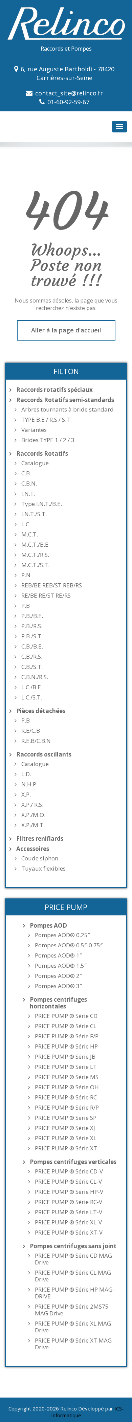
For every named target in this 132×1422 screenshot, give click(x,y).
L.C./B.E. (31, 687)
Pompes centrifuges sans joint (73, 1246)
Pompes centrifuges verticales (73, 1162)
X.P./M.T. (33, 825)
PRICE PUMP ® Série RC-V (68, 1202)
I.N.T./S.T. (34, 514)
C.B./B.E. (32, 646)
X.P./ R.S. (32, 804)
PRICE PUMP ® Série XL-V (68, 1222)
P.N (25, 575)
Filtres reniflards (39, 838)
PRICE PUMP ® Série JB (65, 1056)
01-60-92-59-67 (68, 102)
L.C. (25, 524)
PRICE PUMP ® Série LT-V (68, 1212)
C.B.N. (29, 483)
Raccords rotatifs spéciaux (54, 389)
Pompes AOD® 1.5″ (61, 965)
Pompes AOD (48, 925)
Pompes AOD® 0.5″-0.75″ (69, 945)
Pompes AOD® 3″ (58, 986)
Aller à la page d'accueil (66, 330)
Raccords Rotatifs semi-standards (65, 400)
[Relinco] (66, 23)
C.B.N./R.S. (34, 677)
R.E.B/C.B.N (36, 740)
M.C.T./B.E (34, 544)
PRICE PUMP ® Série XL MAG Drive (73, 1327)
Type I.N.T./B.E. (41, 503)
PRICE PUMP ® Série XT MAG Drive (73, 1344)
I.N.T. (28, 493)
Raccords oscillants (43, 754)
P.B (25, 605)
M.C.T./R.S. (35, 554)
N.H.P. (29, 784)
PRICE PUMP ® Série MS (66, 1077)
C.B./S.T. (32, 666)
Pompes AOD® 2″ (58, 975)
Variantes (34, 429)
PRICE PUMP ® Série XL (65, 1138)
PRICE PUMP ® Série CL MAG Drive (73, 1276)
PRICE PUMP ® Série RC (66, 1097)
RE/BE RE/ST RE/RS (46, 595)
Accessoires (32, 848)
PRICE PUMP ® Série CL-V (68, 1181)
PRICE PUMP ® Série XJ (65, 1128)
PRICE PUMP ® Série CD (66, 1016)
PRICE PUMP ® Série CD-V (69, 1171)
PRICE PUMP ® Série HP (66, 1046)
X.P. (26, 794)
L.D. (26, 774)
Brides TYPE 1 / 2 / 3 (47, 440)
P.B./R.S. (31, 626)
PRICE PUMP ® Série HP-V (69, 1191)
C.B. (26, 473)
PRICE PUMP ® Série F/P (66, 1036)
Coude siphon (39, 858)
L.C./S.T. (31, 697)
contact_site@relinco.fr (69, 93)
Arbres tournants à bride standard (67, 409)
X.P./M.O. (33, 815)
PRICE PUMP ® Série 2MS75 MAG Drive (72, 1310)
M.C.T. (29, 534)
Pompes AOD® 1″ (58, 955)
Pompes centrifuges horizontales (58, 1003)
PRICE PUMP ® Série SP (65, 1117)
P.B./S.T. (32, 636)
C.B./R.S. (31, 656)
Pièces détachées (40, 711)
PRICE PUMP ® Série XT (66, 1148)
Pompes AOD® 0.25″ (62, 935)
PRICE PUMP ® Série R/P (67, 1107)
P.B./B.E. (32, 616)
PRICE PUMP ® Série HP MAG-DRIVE (74, 1293)
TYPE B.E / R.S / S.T (45, 419)
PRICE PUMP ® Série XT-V (69, 1232)
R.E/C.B (30, 730)
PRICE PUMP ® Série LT (66, 1066)
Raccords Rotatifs (42, 453)
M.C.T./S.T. (35, 565)
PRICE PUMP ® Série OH (67, 1087)
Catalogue (35, 463)
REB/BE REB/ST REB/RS (51, 585)
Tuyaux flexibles (43, 868)
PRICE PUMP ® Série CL (65, 1026)
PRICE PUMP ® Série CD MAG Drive (73, 1259)
